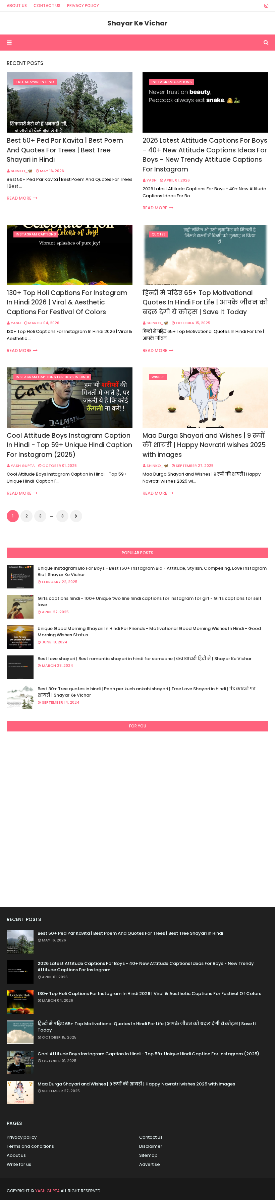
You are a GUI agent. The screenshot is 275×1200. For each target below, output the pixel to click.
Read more (19, 198)
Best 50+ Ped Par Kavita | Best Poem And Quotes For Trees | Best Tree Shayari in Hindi (65, 150)
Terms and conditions (30, 1146)
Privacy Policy (83, 5)
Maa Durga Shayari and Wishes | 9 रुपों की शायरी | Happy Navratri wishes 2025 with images (204, 445)
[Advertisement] (137, 816)
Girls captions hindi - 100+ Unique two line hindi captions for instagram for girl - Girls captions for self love (150, 601)
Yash (152, 180)
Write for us (19, 1164)
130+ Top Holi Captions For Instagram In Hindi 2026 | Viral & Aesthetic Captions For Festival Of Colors (67, 302)
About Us (17, 5)
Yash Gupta (23, 465)
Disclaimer (150, 1146)
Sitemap (148, 1155)
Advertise (149, 1164)
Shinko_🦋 (22, 170)
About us (16, 1155)
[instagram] (265, 5)
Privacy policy (22, 1137)
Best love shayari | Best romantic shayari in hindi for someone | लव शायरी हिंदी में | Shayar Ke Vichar (145, 658)
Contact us (151, 1137)
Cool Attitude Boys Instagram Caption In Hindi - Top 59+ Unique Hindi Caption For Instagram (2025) (69, 445)
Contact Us (47, 5)
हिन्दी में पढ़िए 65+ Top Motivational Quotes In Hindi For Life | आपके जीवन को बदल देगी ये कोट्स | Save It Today (205, 302)
